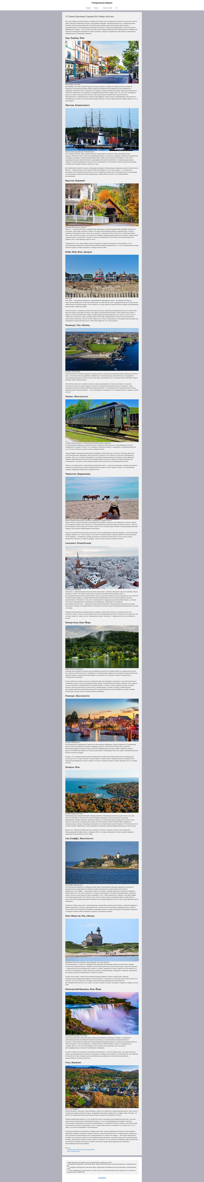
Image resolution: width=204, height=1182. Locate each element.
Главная (88, 8)
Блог (116, 8)
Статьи (96, 8)
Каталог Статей (107, 8)
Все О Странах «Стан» (73, 1151)
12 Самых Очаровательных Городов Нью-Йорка (81, 1149)
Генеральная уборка (102, 3)
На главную (102, 1178)
